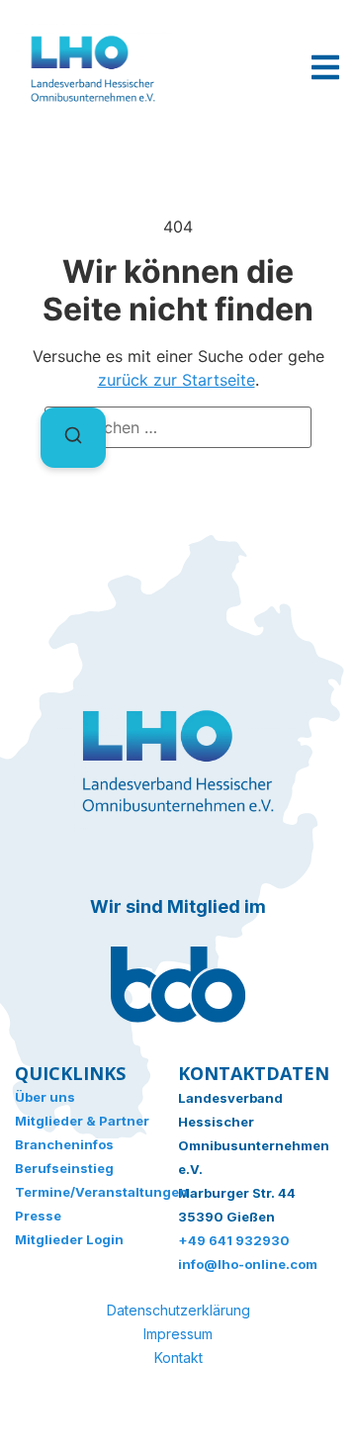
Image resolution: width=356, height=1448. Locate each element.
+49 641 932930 (234, 1240)
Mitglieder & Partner (82, 1121)
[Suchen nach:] (178, 427)
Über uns (45, 1097)
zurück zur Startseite (176, 380)
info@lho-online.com (247, 1264)
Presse (38, 1215)
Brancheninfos (64, 1144)
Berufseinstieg (64, 1168)
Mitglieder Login (69, 1239)
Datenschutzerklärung (178, 1310)
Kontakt (178, 1357)
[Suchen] (73, 437)
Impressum (178, 1333)
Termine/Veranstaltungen (96, 1192)
